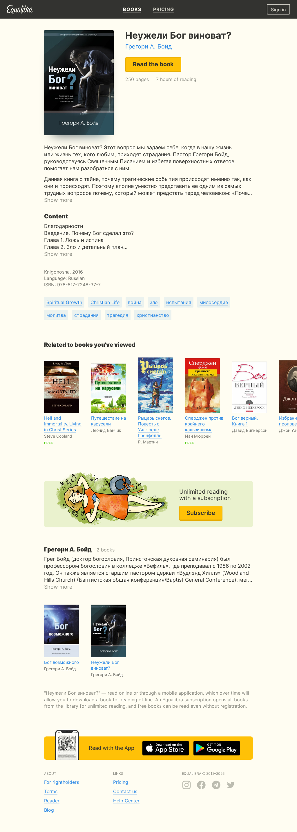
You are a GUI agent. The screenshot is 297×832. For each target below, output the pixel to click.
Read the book (153, 64)
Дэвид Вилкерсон (249, 430)
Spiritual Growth (64, 302)
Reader (51, 801)
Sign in (278, 9)
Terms (50, 791)
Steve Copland (58, 436)
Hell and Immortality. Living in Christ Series (63, 423)
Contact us (125, 791)
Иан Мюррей (198, 436)
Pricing (120, 782)
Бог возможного (61, 662)
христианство (153, 315)
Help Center (126, 801)
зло (154, 302)
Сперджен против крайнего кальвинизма (204, 423)
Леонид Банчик (106, 430)
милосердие (214, 302)
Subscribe (200, 512)
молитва (56, 315)
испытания (178, 302)
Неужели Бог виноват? (105, 665)
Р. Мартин (148, 441)
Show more (58, 200)
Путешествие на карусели (108, 421)
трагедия (117, 315)
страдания (86, 315)
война (135, 302)
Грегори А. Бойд (148, 46)
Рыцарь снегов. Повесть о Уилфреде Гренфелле (154, 426)
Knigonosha (57, 272)
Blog (49, 810)
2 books (79, 550)
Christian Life (104, 302)
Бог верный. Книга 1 (245, 421)
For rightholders (61, 782)
